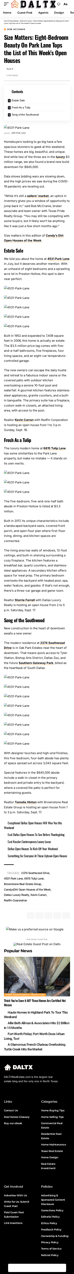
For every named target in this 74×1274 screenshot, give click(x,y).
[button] (7, 4)
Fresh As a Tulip (21, 107)
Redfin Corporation (15, 900)
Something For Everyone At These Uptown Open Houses (37, 855)
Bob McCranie (16, 29)
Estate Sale (18, 100)
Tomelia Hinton (26, 802)
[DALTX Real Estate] (33, 4)
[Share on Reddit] (45, 1268)
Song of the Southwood (25, 114)
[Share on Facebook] (12, 1268)
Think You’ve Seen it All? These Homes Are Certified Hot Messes (35, 1002)
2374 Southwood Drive (35, 873)
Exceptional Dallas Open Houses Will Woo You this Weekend (33, 825)
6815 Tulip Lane (54, 448)
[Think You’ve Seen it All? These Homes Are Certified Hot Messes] (37, 976)
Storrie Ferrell (25, 600)
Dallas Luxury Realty (16, 894)
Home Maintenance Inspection (25, 994)
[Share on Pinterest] (29, 1268)
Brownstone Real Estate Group (22, 884)
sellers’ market (38, 196)
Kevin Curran (24, 420)
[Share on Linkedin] (37, 1268)
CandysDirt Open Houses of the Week (27, 889)
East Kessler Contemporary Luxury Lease (29, 841)
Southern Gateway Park (36, 663)
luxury (60, 157)
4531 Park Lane (58, 259)
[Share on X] (20, 1268)
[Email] (54, 1268)
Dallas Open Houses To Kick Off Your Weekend (33, 848)
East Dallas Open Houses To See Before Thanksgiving (36, 834)
